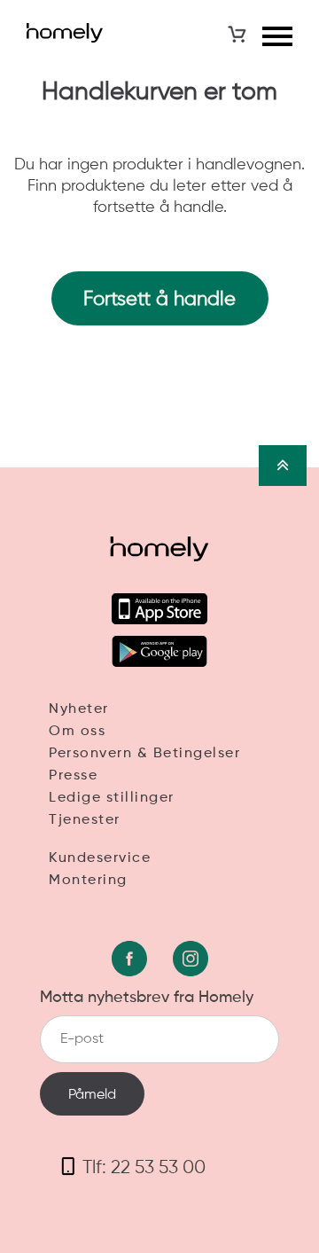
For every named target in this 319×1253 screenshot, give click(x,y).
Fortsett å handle (159, 299)
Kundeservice (100, 858)
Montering (88, 880)
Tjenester (85, 820)
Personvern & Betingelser (144, 754)
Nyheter (79, 709)
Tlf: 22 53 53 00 (144, 1168)
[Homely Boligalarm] (65, 32)
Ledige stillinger (112, 798)
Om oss (77, 731)
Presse (73, 776)
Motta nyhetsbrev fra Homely (146, 998)
